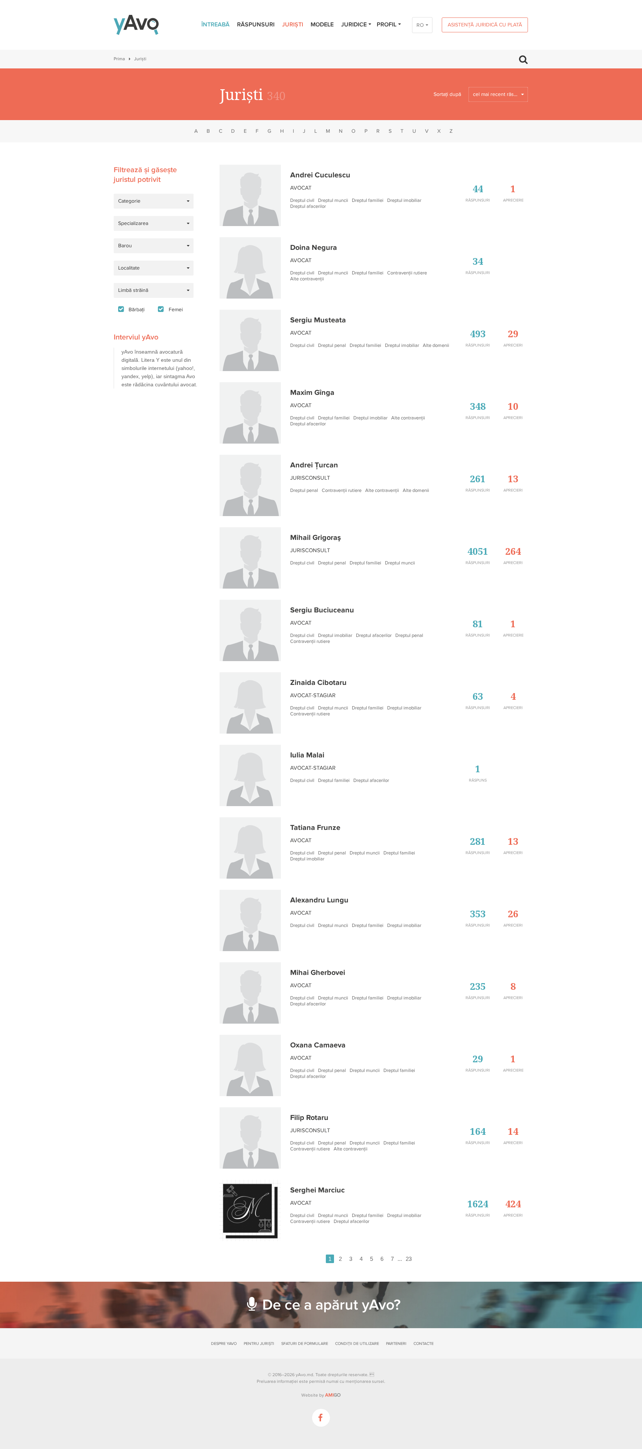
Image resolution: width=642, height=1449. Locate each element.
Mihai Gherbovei (317, 972)
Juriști (292, 24)
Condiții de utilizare (357, 1343)
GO (333, 1395)
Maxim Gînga (312, 392)
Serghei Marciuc (317, 1190)
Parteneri (396, 1343)
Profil (386, 24)
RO (420, 25)
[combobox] (498, 94)
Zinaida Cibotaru (318, 682)
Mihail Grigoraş (315, 537)
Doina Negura (313, 247)
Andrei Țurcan (314, 465)
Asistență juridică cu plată (485, 25)
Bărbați (137, 309)
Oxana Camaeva (318, 1045)
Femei (176, 309)
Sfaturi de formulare (304, 1343)
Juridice (354, 24)
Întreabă (215, 24)
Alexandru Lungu (319, 900)
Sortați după (447, 94)
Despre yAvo (224, 1343)
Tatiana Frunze (315, 827)
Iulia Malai (307, 755)
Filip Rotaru (309, 1117)
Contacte (424, 1343)
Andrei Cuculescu (320, 175)
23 (409, 1259)
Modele (322, 24)
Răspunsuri (256, 24)
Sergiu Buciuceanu (322, 610)
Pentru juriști (259, 1343)
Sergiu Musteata (318, 320)
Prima (119, 59)
